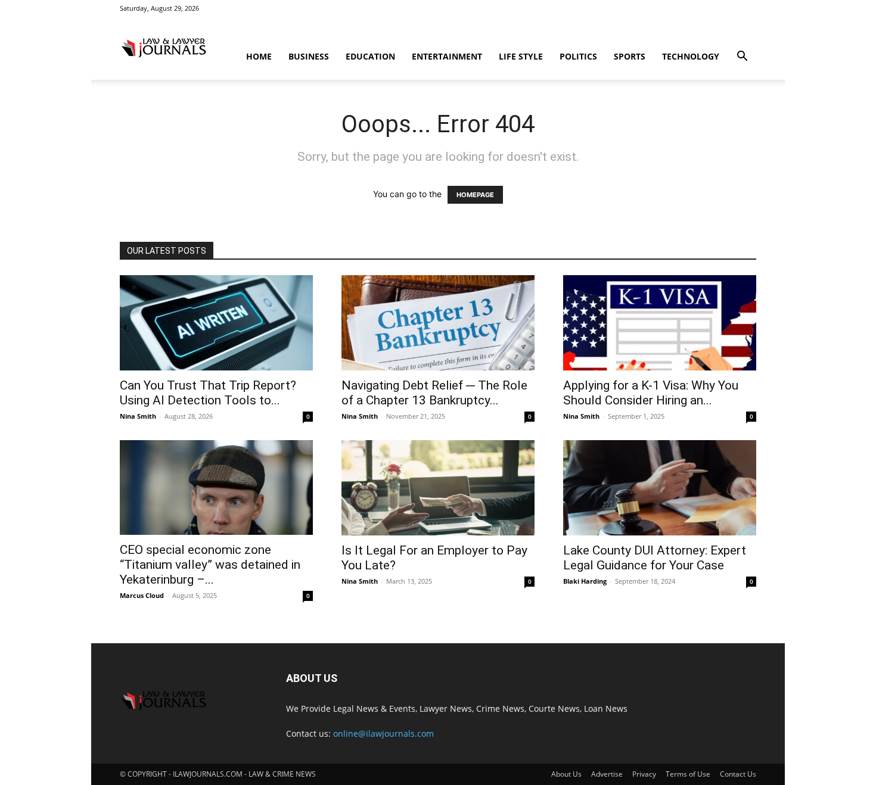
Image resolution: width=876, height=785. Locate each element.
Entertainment (447, 56)
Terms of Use (688, 774)
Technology (690, 56)
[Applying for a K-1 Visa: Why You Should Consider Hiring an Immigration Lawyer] (659, 322)
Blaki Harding (585, 581)
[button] (742, 57)
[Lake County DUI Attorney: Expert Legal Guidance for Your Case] (659, 487)
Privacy (644, 774)
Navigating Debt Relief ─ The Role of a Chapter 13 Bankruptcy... (434, 392)
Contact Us (738, 774)
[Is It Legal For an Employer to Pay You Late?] (438, 487)
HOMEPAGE (475, 195)
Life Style (521, 56)
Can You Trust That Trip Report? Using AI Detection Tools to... (208, 392)
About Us (566, 774)
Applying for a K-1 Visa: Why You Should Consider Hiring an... (650, 392)
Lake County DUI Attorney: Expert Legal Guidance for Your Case (654, 557)
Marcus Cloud (142, 595)
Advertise (607, 774)
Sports (629, 56)
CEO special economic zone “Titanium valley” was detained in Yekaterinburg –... (210, 565)
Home (259, 56)
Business (308, 56)
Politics (578, 56)
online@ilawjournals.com (383, 733)
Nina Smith (138, 416)
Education (370, 56)
